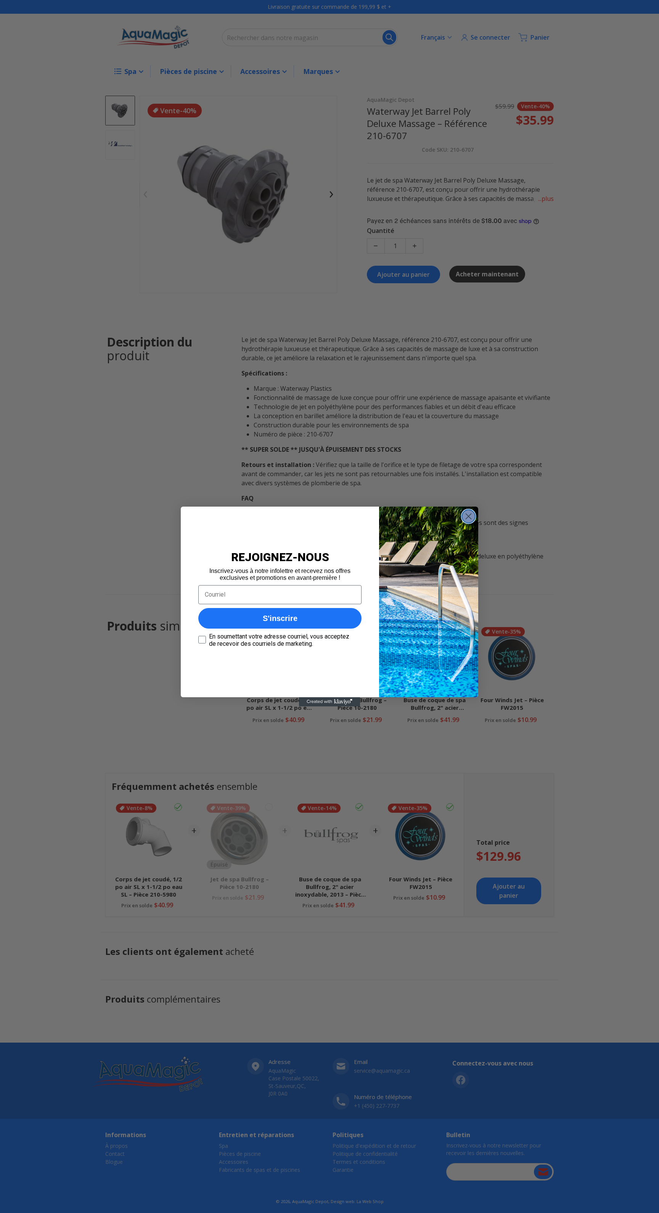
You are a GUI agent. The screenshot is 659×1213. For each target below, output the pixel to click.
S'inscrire (280, 618)
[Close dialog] (468, 516)
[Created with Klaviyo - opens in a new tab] (329, 701)
